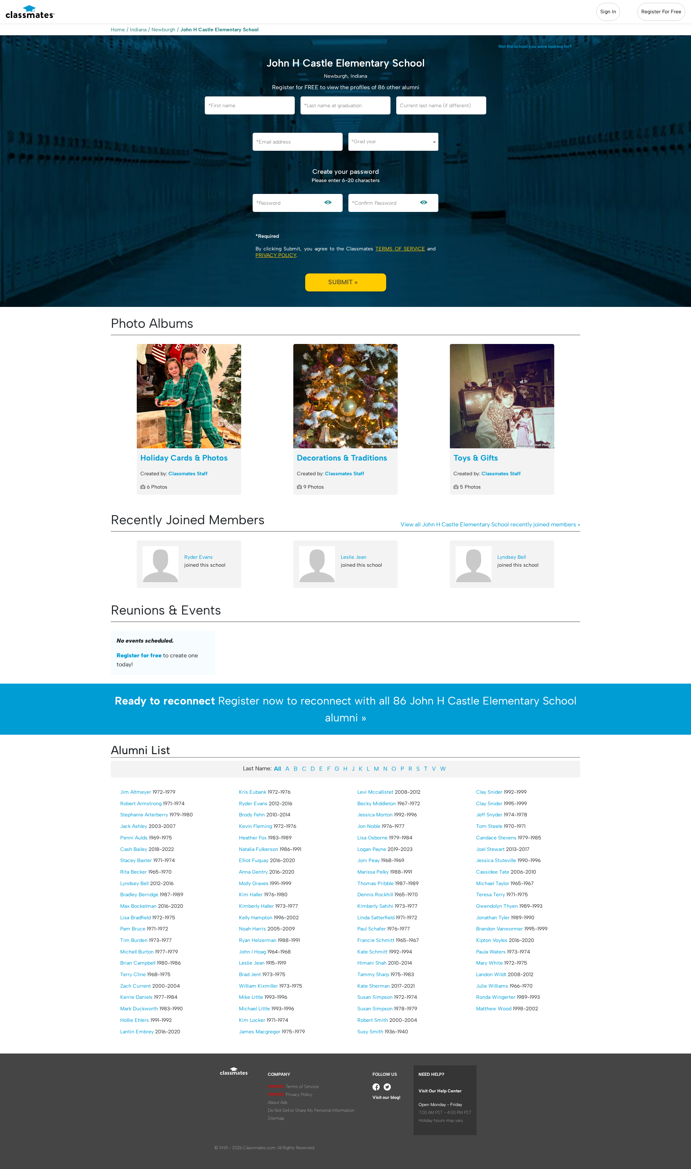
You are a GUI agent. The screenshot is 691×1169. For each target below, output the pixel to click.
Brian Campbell (137, 963)
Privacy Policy (276, 255)
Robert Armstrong (141, 804)
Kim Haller (251, 895)
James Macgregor (259, 1032)
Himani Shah (372, 963)
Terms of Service (400, 249)
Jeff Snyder (489, 815)
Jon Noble (368, 826)
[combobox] (393, 142)
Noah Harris (252, 929)
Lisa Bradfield (135, 918)
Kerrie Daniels (136, 997)
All (277, 768)
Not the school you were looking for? (535, 46)
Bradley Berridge (139, 895)
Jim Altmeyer (135, 792)
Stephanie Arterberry (144, 815)
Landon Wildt (491, 974)
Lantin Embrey (137, 1032)
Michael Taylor (492, 883)
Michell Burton (137, 952)
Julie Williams (492, 986)
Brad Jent (250, 974)
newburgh (163, 30)
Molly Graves (253, 883)
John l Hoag (252, 952)
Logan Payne (371, 849)
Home (118, 30)
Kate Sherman (373, 986)
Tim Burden (134, 940)
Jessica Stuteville (496, 860)
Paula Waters (491, 952)
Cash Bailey (133, 849)
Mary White (489, 963)
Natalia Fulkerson (258, 849)
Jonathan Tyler (493, 918)
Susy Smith (370, 1032)
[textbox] (393, 141)
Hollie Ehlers (134, 1020)
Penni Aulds (134, 838)
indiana (138, 30)
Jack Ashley (133, 826)
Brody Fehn (252, 815)
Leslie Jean (353, 557)
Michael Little (254, 1009)
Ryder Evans (198, 557)
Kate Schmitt (372, 952)
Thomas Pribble (375, 883)
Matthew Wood (493, 1009)
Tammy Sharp (373, 974)
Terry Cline (133, 974)
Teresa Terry (490, 895)
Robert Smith (372, 1020)
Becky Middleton (376, 804)
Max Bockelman (138, 906)
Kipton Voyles (491, 940)
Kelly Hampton (255, 918)
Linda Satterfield (375, 918)
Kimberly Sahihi (375, 906)
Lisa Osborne (372, 838)
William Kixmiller (258, 986)
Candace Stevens (496, 838)
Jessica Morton (375, 815)
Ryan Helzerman (257, 940)
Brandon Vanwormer (499, 929)
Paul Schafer (371, 929)
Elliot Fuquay (253, 860)
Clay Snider (489, 792)
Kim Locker (252, 1020)
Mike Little (251, 997)
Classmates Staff (188, 474)
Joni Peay (368, 860)
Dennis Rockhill (375, 895)
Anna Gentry (253, 872)
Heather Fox (253, 838)
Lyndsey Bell (511, 557)
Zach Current (135, 986)
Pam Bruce (132, 929)
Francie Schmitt (375, 940)
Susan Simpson (375, 997)
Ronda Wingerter (495, 997)
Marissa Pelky (373, 872)
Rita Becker (133, 872)
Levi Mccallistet (375, 792)
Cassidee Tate (492, 872)
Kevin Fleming (255, 826)
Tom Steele (489, 826)
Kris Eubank (252, 792)
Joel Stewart (490, 849)
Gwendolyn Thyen (497, 906)
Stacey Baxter (136, 860)
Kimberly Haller (256, 906)
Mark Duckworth (139, 1009)
